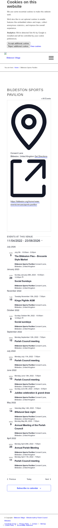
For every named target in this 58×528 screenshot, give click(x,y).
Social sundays (23, 321)
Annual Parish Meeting (27, 447)
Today (29, 479)
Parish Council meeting (27, 341)
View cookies (35, 46)
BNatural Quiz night (25, 412)
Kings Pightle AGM (25, 300)
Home (16, 67)
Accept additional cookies (18, 43)
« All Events (46, 99)
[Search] (43, 57)
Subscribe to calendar (27, 488)
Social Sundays (23, 281)
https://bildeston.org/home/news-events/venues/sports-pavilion (25, 203)
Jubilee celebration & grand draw (32, 392)
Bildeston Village (19, 517)
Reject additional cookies (18, 46)
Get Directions (41, 156)
